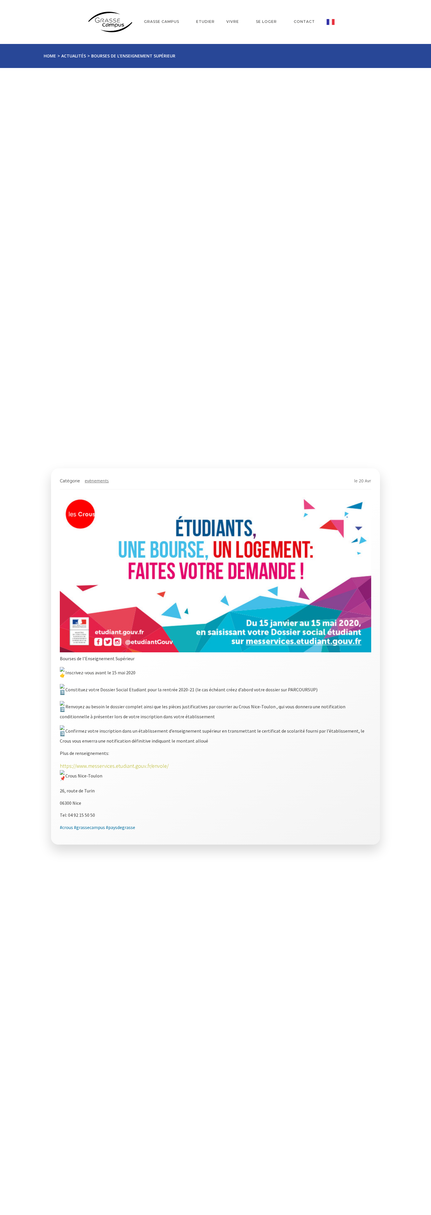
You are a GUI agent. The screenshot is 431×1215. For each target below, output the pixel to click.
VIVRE (232, 21)
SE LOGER (266, 21)
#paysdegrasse (120, 827)
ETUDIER (205, 21)
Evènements (97, 481)
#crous (66, 827)
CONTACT (304, 21)
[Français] (335, 22)
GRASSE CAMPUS (161, 21)
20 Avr (365, 481)
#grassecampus (89, 827)
